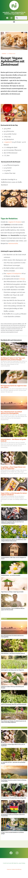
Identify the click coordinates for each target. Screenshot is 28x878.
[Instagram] (11, 18)
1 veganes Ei (8, 142)
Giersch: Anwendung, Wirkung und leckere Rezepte (13, 704)
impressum (9, 869)
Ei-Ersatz (22, 279)
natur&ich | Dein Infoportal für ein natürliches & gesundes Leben (14, 13)
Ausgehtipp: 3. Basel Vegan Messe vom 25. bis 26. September (13, 467)
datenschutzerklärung (16, 869)
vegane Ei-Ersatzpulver (13, 273)
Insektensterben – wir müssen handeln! (10, 575)
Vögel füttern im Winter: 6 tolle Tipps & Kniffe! (12, 591)
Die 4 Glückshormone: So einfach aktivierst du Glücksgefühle (11, 412)
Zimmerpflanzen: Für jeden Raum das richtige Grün (13, 798)
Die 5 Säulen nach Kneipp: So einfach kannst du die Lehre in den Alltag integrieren (13, 721)
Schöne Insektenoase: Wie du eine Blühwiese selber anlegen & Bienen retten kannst (14, 540)
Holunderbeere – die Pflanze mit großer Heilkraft (13, 653)
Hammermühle (13, 243)
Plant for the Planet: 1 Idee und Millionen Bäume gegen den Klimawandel (12, 609)
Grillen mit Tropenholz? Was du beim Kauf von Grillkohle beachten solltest (12, 522)
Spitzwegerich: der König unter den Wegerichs (12, 670)
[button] (14, 21)
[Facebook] (7, 18)
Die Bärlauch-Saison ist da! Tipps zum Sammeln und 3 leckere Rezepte (13, 358)
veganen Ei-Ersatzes (14, 222)
